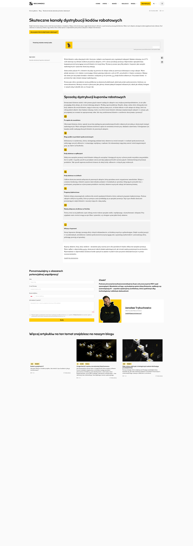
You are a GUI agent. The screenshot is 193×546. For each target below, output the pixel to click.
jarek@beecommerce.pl (133, 313)
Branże (114, 3)
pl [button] (154, 3)
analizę (85, 249)
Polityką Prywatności (77, 314)
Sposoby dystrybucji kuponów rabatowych (39, 60)
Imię (30, 279)
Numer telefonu (33, 293)
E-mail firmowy (33, 286)
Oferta (105, 3)
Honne (98, 3)
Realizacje (125, 3)
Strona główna (33, 11)
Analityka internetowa (71, 258)
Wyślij (61, 320)
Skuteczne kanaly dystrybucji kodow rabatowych (56, 11)
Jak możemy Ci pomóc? (35, 300)
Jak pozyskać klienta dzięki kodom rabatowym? (44, 32)
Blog (40, 11)
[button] (31, 296)
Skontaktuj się (146, 3)
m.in (113, 75)
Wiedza (133, 3)
